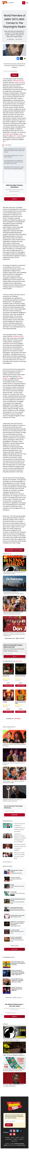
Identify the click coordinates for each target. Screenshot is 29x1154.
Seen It (8, 683)
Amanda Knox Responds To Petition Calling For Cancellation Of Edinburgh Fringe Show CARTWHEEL (20, 838)
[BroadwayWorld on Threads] (10, 1134)
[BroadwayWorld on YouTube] (14, 1134)
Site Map (21, 1139)
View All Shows (14, 945)
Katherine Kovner (18, 80)
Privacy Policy (21, 1145)
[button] (23, 2)
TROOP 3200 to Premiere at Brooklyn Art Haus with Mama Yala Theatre (14, 1070)
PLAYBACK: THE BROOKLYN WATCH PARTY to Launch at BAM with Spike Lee (14, 1054)
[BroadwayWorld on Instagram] (14, 1130)
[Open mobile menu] (27, 2)
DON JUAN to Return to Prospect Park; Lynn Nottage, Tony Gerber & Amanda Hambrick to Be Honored (13, 162)
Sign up (14, 1016)
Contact (17, 1137)
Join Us (22, 1137)
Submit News (9, 1139)
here (4, 141)
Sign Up (14, 75)
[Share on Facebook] (18, 58)
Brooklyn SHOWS (7, 866)
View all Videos (7, 862)
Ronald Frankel (8, 134)
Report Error (15, 1141)
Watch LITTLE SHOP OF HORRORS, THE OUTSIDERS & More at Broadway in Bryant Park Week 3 (19, 827)
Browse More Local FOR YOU (14, 638)
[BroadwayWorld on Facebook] (10, 1130)
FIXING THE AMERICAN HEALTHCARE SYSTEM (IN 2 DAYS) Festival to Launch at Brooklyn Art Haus (14, 150)
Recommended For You (9, 957)
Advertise (7, 1137)
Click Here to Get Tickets (14, 550)
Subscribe (14, 815)
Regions (16, 1139)
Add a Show (14, 949)
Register (15, 2)
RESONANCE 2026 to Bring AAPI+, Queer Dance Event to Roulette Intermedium (14, 167)
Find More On (13, 718)
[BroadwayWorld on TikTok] (21, 1130)
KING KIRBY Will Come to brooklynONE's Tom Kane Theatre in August (14, 1039)
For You (9, 553)
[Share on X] (21, 58)
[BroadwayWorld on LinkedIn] (17, 1130)
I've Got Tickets (8, 685)
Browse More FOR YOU (13, 997)
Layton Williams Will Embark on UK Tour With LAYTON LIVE (14, 156)
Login (20, 2)
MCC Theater (17, 136)
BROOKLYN (11, 2)
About (12, 1137)
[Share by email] (24, 58)
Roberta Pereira (19, 82)
